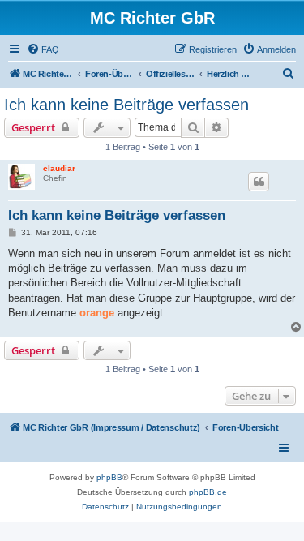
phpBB (109, 477)
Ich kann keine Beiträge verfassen (126, 105)
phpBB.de (208, 491)
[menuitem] (43, 49)
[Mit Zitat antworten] (258, 181)
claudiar (59, 168)
